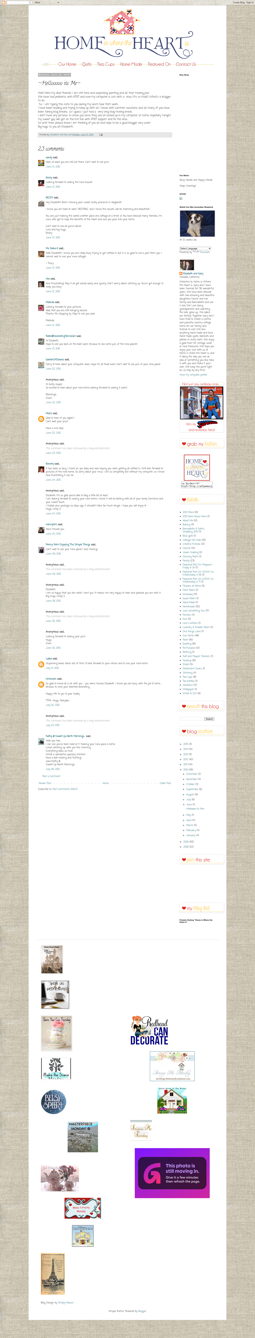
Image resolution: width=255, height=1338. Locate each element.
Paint (185, 640)
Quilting (187, 644)
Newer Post (45, 783)
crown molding (190, 552)
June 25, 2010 (53, 534)
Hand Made (189, 602)
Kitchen (187, 615)
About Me (188, 521)
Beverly (50, 464)
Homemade (189, 607)
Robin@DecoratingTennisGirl (61, 336)
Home (106, 783)
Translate (205, 252)
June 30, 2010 (53, 621)
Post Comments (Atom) (65, 789)
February (191, 830)
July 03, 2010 (53, 725)
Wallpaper (188, 689)
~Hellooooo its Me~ (195, 809)
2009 (186, 842)
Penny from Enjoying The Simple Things (68, 545)
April (189, 820)
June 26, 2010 (53, 554)
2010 (186, 770)
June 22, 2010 (53, 369)
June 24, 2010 (53, 480)
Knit (185, 619)
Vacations (188, 685)
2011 (185, 764)
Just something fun (194, 611)
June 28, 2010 (53, 601)
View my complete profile (193, 375)
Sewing (187, 660)
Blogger (142, 1311)
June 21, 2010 (53, 167)
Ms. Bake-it (52, 248)
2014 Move (188, 512)
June (189, 805)
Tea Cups (187, 677)
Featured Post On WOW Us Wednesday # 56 (198, 573)
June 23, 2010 (53, 453)
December (192, 774)
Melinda (50, 302)
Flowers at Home (192, 586)
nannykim (51, 524)
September (192, 789)
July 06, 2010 (53, 769)
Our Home (188, 636)
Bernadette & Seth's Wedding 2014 (194, 530)
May (189, 815)
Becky (49, 178)
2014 (186, 749)
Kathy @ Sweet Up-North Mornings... (65, 736)
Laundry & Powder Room (196, 627)
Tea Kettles (188, 681)
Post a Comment (51, 776)
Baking (186, 525)
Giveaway (188, 594)
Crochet (186, 548)
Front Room (189, 590)
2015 (186, 744)
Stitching (187, 673)
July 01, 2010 (52, 668)
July (189, 800)
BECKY (49, 198)
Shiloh (186, 664)
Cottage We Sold (192, 540)
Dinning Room (190, 557)
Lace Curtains (190, 623)
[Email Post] (100, 134)
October (190, 784)
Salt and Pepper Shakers (196, 656)
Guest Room (189, 598)
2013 (186, 754)
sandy (49, 157)
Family (186, 561)
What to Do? (190, 693)
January (191, 835)
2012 (186, 759)
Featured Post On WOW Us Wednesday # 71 (198, 580)
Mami (49, 413)
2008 (186, 847)
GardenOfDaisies (55, 360)
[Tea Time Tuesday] (60, 1191)
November (192, 779)
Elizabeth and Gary (193, 274)
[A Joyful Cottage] (172, 1113)
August (190, 795)
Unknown (51, 679)
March (190, 825)
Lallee (49, 659)
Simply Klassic (66, 1303)
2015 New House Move (195, 516)
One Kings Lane (192, 631)
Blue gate (188, 536)
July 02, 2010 (53, 705)
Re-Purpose (189, 648)
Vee (48, 279)
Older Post (165, 783)
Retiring (187, 652)
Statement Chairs (192, 669)
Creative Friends (191, 544)
